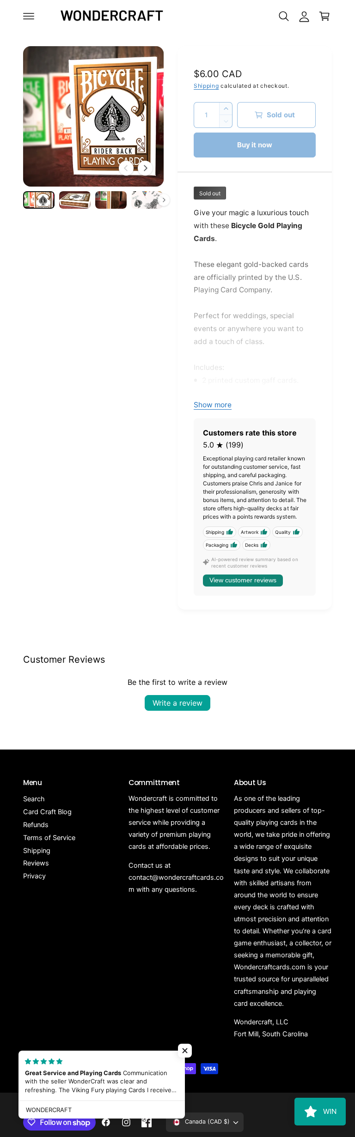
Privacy (34, 876)
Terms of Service (49, 838)
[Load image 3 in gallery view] (111, 200)
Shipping (206, 85)
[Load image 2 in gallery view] (75, 200)
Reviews (36, 863)
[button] (28, 16)
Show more (213, 404)
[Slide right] (145, 168)
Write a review (177, 703)
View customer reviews (242, 580)
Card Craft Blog (47, 812)
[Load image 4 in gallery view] (147, 200)
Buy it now (255, 144)
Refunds (36, 825)
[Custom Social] (146, 1122)
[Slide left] (126, 168)
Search (34, 799)
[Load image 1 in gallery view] (39, 200)
